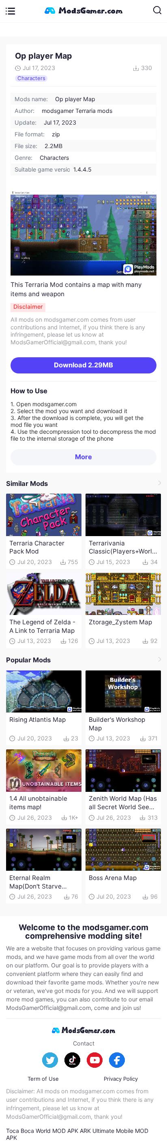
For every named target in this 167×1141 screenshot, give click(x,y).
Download (83, 365)
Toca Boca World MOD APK (42, 1130)
